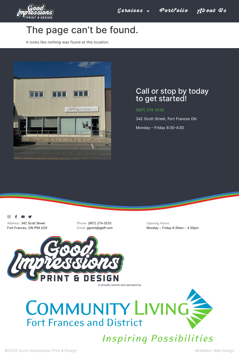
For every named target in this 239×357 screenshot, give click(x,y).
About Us (212, 11)
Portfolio (173, 11)
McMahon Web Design (214, 350)
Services (130, 11)
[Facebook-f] (16, 216)
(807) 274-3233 (150, 109)
